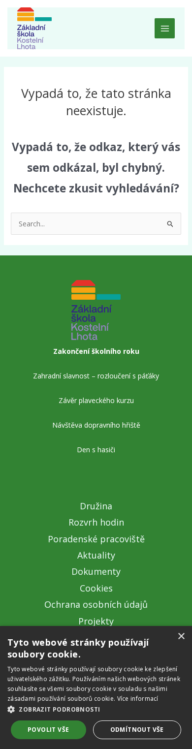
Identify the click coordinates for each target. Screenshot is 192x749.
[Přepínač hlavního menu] (165, 28)
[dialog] (96, 687)
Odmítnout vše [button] (137, 729)
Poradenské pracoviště (96, 539)
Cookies (96, 588)
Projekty (96, 621)
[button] (96, 709)
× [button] (181, 636)
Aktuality (96, 555)
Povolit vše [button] (48, 729)
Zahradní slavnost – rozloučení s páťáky (96, 375)
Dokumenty (96, 571)
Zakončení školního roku (96, 351)
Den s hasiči (96, 449)
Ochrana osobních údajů (96, 604)
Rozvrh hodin (96, 522)
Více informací (138, 698)
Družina (96, 506)
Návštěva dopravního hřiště (96, 425)
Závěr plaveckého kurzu (96, 400)
